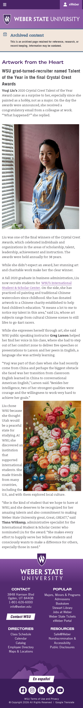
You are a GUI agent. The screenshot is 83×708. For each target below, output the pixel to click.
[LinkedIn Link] (41, 690)
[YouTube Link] (60, 690)
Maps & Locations (21, 651)
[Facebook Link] (23, 690)
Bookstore (62, 603)
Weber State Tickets (62, 616)
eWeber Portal (62, 621)
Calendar (21, 638)
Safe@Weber (62, 634)
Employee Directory (21, 647)
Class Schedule (21, 634)
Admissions (62, 599)
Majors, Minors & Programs (62, 595)
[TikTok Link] (51, 690)
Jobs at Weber (62, 612)
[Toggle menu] (4, 4)
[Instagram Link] (32, 690)
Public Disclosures (62, 647)
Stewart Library (62, 608)
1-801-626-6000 (21, 602)
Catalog (21, 643)
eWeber (74, 4)
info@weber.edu (20, 606)
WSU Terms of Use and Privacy (41, 698)
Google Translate (64, 702)
